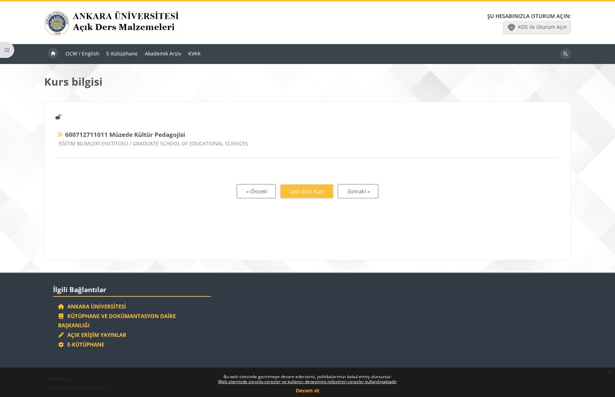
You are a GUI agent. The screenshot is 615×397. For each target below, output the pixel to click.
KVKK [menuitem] (194, 53)
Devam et (307, 390)
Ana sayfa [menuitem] (53, 54)
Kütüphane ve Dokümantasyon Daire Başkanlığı (117, 320)
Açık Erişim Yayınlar (96, 334)
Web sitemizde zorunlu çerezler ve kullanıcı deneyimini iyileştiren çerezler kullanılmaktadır (307, 382)
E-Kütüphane (84, 344)
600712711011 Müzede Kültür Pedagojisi (125, 134)
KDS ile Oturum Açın (542, 26)
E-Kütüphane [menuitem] (122, 53)
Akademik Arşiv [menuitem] (163, 53)
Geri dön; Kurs (307, 191)
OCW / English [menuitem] (82, 53)
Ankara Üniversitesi (95, 306)
